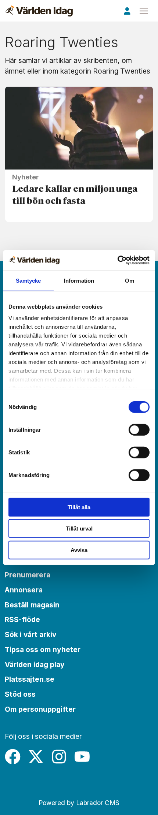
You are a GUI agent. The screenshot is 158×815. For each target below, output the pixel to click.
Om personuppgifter (40, 709)
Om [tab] (129, 280)
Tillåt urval (79, 528)
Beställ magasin (32, 604)
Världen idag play (35, 664)
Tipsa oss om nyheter (42, 649)
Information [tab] (79, 280)
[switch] (139, 429)
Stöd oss (20, 694)
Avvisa (79, 550)
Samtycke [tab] (28, 280)
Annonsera (24, 589)
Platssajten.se (29, 679)
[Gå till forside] (39, 11)
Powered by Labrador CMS (79, 803)
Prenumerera (27, 574)
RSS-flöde (22, 619)
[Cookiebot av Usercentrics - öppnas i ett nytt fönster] (117, 260)
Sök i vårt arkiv (30, 634)
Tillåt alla (79, 507)
